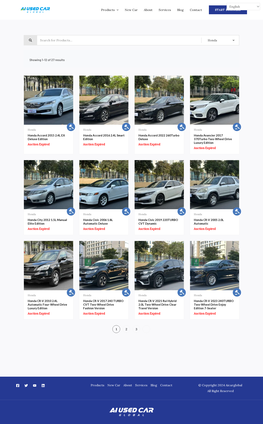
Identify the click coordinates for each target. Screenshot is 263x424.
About (148, 10)
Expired (60, 123)
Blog (180, 10)
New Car (131, 10)
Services (165, 10)
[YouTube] (34, 385)
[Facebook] (17, 385)
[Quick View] (36, 123)
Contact (196, 10)
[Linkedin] (43, 385)
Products (108, 10)
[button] (117, 10)
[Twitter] (26, 385)
